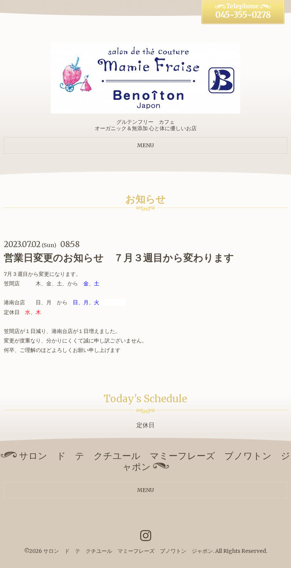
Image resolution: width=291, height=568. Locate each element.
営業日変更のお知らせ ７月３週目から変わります (119, 257)
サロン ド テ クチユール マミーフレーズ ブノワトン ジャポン (128, 551)
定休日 (145, 425)
